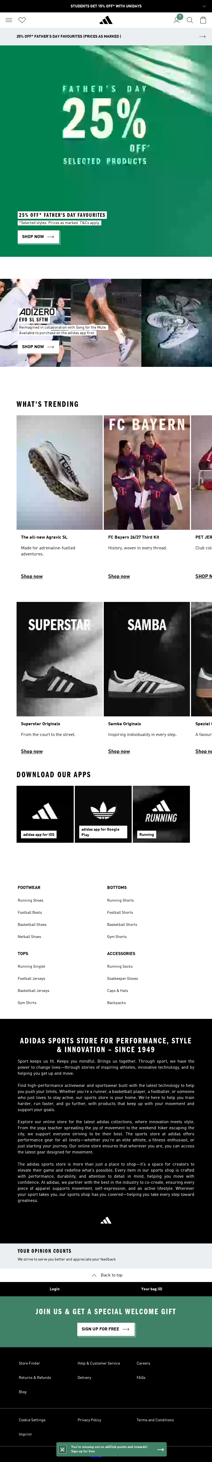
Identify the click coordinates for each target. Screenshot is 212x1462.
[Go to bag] (203, 20)
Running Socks (120, 967)
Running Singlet (31, 967)
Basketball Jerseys (33, 991)
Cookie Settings (32, 1420)
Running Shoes (30, 900)
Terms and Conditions (155, 1420)
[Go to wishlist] (22, 20)
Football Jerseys (31, 979)
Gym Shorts (117, 937)
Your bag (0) (151, 1289)
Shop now (32, 576)
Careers (143, 1363)
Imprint (25, 1434)
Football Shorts (120, 913)
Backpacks (116, 1003)
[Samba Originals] (147, 680)
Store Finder (29, 1363)
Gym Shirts (27, 1003)
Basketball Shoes (32, 925)
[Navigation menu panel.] (8, 20)
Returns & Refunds (35, 1378)
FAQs (141, 1378)
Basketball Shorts (122, 925)
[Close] (62, 1449)
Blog (22, 1392)
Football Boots (30, 913)
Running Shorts (120, 900)
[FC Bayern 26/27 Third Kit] (147, 499)
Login (55, 1289)
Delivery (84, 1378)
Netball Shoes (29, 937)
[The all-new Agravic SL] (60, 499)
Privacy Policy (89, 1420)
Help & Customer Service (99, 1363)
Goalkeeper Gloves (122, 979)
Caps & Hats (117, 991)
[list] (106, 499)
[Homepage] (106, 22)
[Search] (190, 20)
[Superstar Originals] (60, 680)
